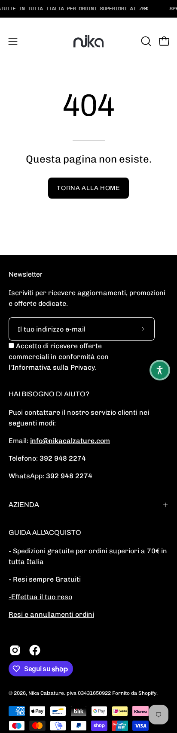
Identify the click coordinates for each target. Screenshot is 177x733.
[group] (88, 8)
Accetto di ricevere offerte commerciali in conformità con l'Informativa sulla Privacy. (59, 356)
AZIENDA (24, 504)
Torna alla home (88, 187)
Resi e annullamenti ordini (51, 614)
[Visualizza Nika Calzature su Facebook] (34, 650)
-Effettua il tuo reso (40, 597)
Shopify (147, 693)
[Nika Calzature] (88, 41)
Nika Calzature (46, 693)
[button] (145, 41)
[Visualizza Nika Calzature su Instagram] (15, 650)
